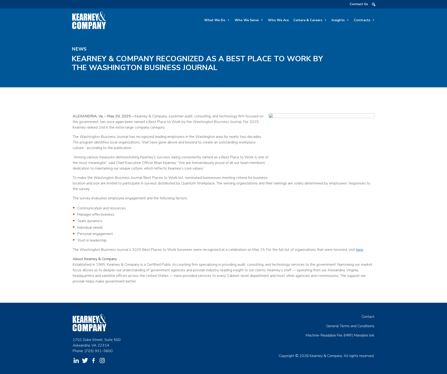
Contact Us (359, 4)
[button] (373, 4)
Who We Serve (247, 20)
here (359, 249)
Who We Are (278, 20)
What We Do (214, 20)
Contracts (362, 20)
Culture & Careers (307, 20)
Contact (368, 316)
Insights (338, 20)
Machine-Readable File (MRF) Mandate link (340, 335)
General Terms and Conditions (350, 326)
